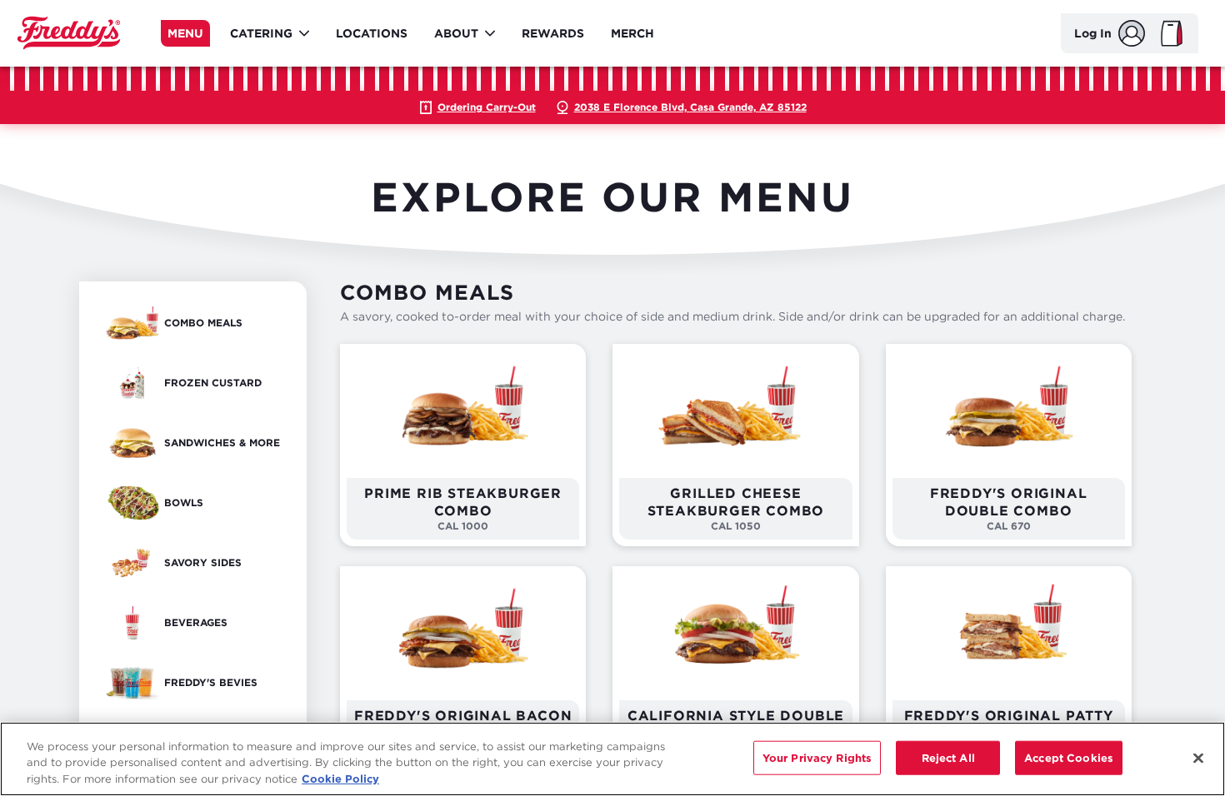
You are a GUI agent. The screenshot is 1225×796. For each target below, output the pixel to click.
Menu (185, 33)
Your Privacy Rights (817, 757)
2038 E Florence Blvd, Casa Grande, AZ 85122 (690, 107)
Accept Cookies (1068, 757)
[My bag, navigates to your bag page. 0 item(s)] (1171, 33)
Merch (632, 33)
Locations (372, 33)
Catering (261, 33)
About (456, 33)
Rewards (553, 33)
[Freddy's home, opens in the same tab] (68, 33)
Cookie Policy (340, 778)
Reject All (948, 757)
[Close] (1198, 757)
